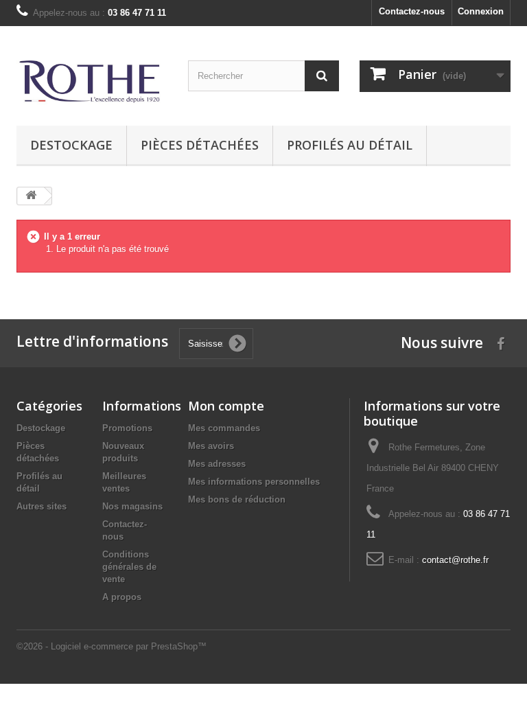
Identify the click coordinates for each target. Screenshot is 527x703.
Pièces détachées (200, 145)
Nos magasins (132, 506)
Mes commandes (224, 428)
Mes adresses (217, 464)
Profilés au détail (349, 145)
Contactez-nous (412, 11)
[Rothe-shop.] (91, 81)
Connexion (481, 11)
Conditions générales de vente (129, 566)
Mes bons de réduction (236, 499)
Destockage (71, 145)
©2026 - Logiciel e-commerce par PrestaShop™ (111, 646)
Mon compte (226, 405)
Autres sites (41, 506)
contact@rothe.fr (455, 560)
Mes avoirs (211, 446)
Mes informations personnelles (254, 481)
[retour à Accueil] (31, 196)
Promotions (127, 428)
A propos (121, 597)
